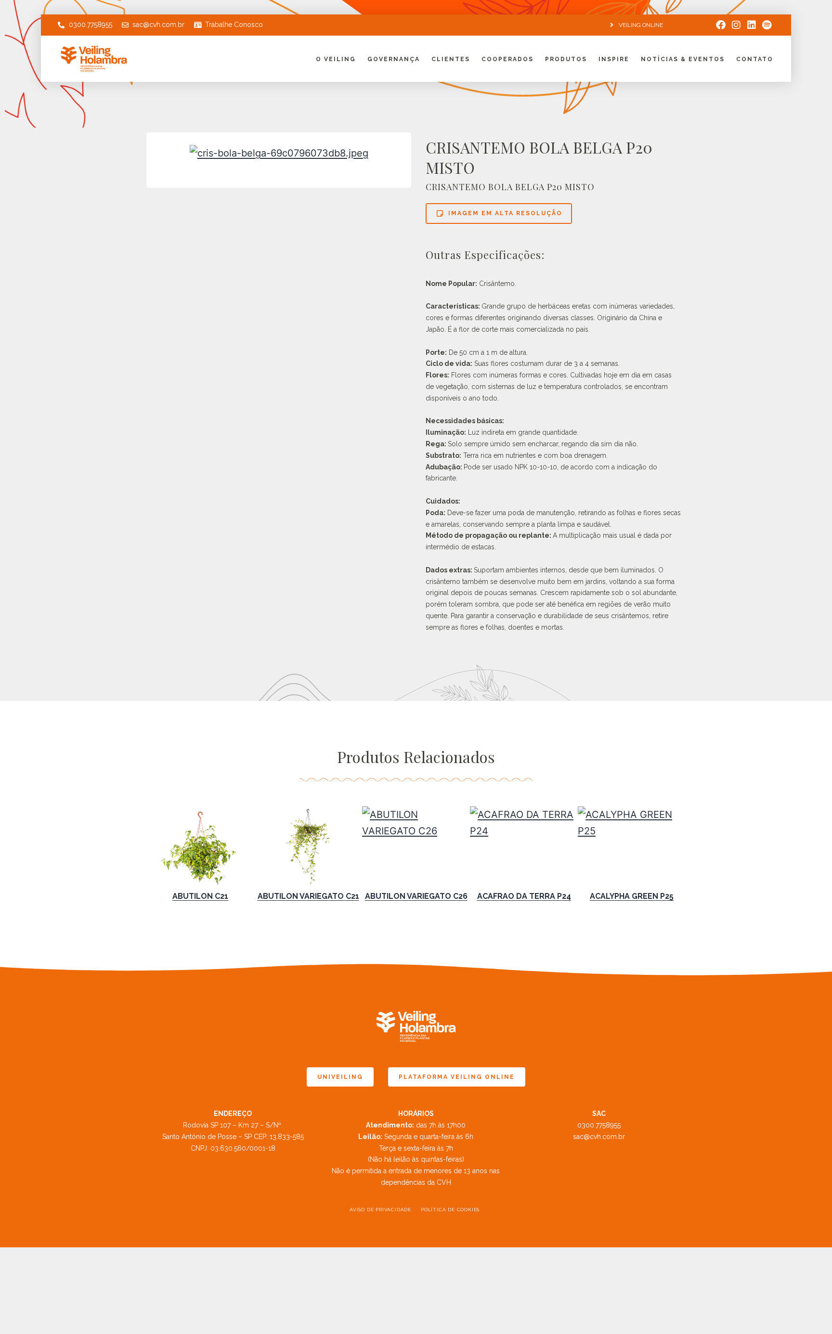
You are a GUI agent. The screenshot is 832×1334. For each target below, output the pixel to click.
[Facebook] (721, 25)
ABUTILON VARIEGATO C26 (416, 896)
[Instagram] (736, 25)
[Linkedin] (751, 25)
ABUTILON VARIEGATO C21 (308, 896)
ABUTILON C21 (200, 896)
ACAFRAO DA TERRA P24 (524, 896)
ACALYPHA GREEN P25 (632, 896)
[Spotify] (767, 25)
